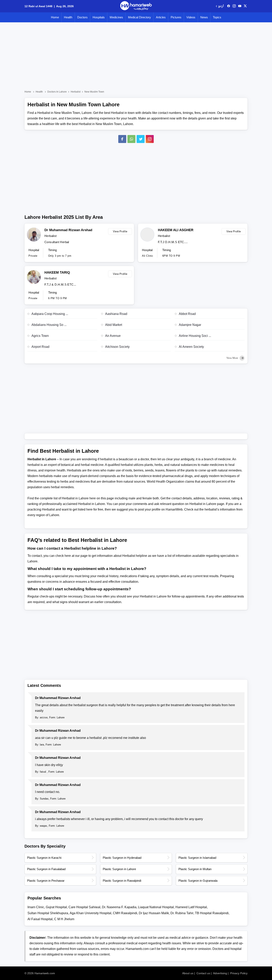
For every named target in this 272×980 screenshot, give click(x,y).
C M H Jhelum (64, 919)
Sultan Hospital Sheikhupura (47, 913)
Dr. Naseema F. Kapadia (119, 907)
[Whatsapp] (131, 139)
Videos (190, 17)
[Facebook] (122, 139)
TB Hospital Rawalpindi (212, 913)
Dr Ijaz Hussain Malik (154, 913)
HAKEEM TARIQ (57, 272)
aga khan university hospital (90, 913)
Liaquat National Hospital (156, 907)
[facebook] (229, 6)
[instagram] (150, 139)
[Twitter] (141, 139)
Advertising (220, 973)
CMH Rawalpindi (125, 913)
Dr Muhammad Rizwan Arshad (68, 230)
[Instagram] (234, 6)
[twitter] (245, 6)
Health (68, 17)
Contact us (203, 973)
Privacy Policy (239, 973)
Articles (161, 17)
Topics (217, 17)
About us (187, 973)
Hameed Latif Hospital (191, 907)
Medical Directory (139, 17)
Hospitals (99, 17)
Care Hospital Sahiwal (84, 907)
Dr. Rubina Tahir (181, 913)
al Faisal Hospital (40, 919)
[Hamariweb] (136, 6)
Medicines (116, 17)
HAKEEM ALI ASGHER (175, 230)
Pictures (176, 17)
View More (232, 357)
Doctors (82, 17)
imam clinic (35, 907)
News (204, 17)
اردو (221, 6)
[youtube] (240, 6)
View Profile (120, 231)
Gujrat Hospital (56, 907)
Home (55, 17)
